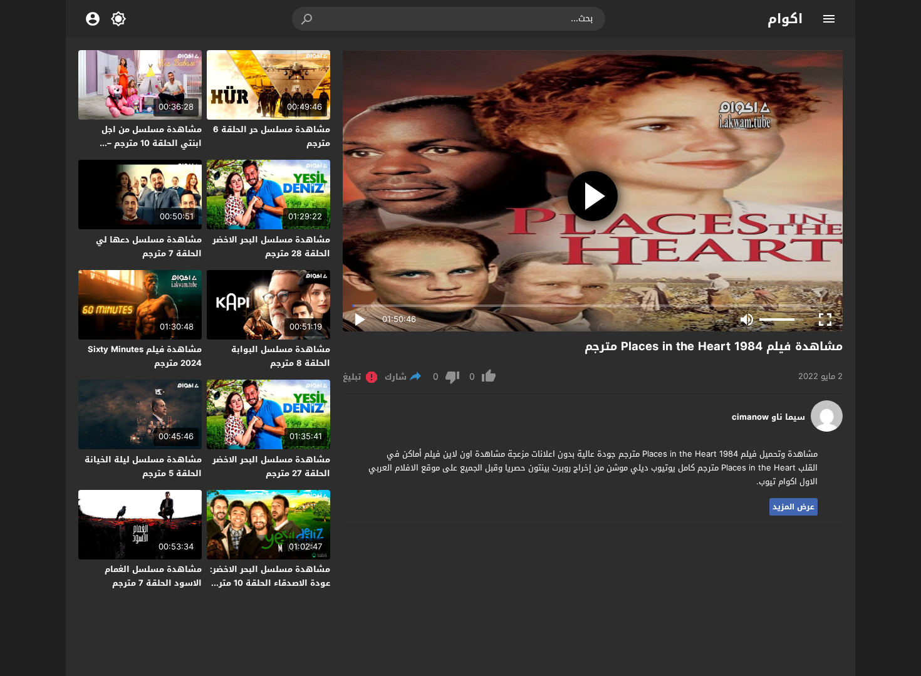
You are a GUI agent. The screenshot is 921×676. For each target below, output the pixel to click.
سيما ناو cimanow (768, 417)
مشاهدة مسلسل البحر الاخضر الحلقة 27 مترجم (271, 466)
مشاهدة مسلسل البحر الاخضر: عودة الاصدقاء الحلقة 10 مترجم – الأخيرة (268, 583)
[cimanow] (827, 429)
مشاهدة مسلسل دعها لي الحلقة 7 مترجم (149, 246)
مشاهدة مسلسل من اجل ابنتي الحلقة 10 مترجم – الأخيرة (151, 143)
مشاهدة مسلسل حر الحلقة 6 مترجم (271, 136)
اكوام (785, 18)
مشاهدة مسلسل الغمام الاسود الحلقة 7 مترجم (153, 576)
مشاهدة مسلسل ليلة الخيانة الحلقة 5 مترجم (143, 466)
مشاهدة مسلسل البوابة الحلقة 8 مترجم (280, 356)
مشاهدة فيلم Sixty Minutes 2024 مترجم (145, 356)
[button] (307, 19)
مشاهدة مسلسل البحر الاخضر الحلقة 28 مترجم (271, 246)
